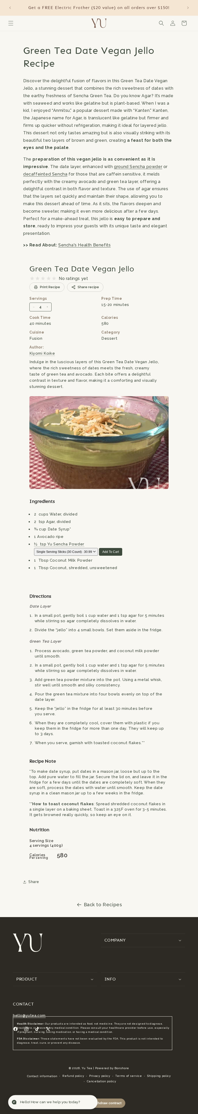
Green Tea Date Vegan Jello (81, 268)
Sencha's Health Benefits (84, 245)
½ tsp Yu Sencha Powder (59, 544)
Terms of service (128, 1076)
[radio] (32, 278)
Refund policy (73, 1076)
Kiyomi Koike (42, 353)
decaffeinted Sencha (45, 174)
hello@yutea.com (29, 1015)
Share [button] (33, 882)
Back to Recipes (103, 904)
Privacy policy (99, 1076)
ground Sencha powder (138, 166)
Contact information (42, 1076)
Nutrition (39, 829)
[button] (10, 23)
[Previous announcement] (10, 7)
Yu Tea (87, 1068)
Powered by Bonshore (112, 1068)
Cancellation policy (101, 1081)
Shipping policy (159, 1076)
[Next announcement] (188, 7)
